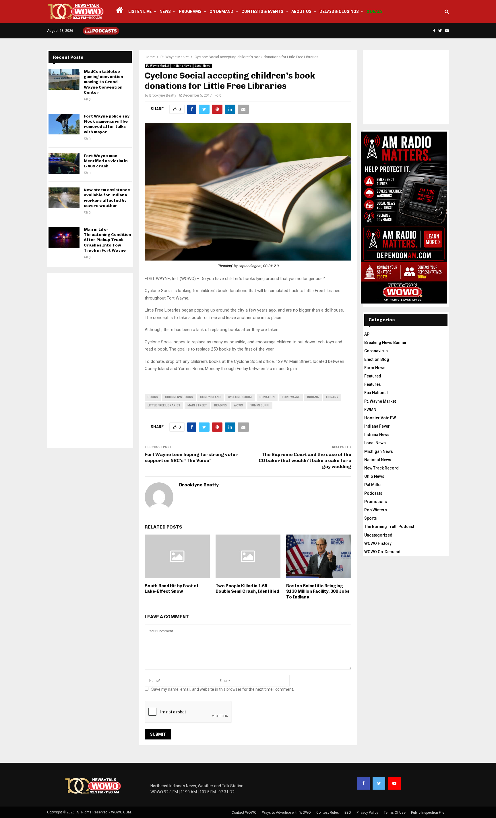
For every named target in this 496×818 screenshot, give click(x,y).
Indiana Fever (377, 426)
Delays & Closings (339, 11)
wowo (238, 405)
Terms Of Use (395, 813)
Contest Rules (327, 813)
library (332, 397)
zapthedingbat (250, 266)
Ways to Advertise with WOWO (286, 813)
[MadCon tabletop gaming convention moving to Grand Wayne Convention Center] (64, 79)
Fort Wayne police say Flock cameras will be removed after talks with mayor (106, 124)
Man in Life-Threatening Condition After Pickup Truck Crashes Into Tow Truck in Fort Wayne (107, 240)
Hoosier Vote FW (380, 418)
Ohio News (374, 476)
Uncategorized (378, 535)
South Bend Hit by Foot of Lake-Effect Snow (172, 588)
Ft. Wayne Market (157, 65)
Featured (372, 376)
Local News (202, 65)
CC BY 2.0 (271, 266)
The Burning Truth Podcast (389, 526)
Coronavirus (376, 351)
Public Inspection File (427, 813)
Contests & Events (262, 11)
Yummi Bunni (260, 405)
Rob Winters (375, 510)
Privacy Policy (367, 813)
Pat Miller (373, 484)
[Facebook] (363, 783)
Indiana (313, 397)
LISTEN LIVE (140, 11)
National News (377, 459)
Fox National (376, 392)
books (153, 397)
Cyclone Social (240, 397)
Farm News (374, 367)
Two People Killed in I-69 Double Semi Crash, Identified (247, 588)
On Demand (221, 11)
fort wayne (291, 397)
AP (366, 334)
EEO (347, 813)
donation (267, 397)
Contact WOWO (244, 813)
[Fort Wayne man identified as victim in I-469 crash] (64, 163)
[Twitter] (379, 783)
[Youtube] (394, 783)
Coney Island (210, 397)
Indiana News (182, 65)
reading (220, 405)
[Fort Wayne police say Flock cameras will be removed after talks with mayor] (64, 124)
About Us (301, 11)
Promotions (375, 501)
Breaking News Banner (385, 342)
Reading (225, 266)
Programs (190, 11)
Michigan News (378, 451)
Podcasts (373, 493)
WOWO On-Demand (382, 551)
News (165, 11)
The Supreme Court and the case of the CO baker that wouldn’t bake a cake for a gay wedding (305, 460)
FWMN (370, 409)
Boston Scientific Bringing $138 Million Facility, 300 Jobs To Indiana (318, 591)
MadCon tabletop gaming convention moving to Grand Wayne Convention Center (103, 82)
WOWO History (378, 543)
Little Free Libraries (164, 405)
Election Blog (376, 359)
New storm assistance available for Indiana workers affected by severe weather (107, 197)
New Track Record (381, 468)
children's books (179, 397)
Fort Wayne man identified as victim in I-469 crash (106, 161)
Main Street (197, 405)
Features (372, 384)
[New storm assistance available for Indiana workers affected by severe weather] (64, 197)
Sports (370, 518)
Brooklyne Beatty (162, 95)
